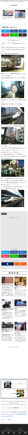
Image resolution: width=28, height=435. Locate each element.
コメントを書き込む (14, 407)
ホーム (7, 428)
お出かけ (4, 213)
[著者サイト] (7, 264)
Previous (1, 16)
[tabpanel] (8, 16)
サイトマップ (20, 430)
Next (27, 16)
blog (20, 428)
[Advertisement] (14, 233)
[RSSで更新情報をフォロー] (20, 264)
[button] (25, 241)
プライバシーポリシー (8, 430)
